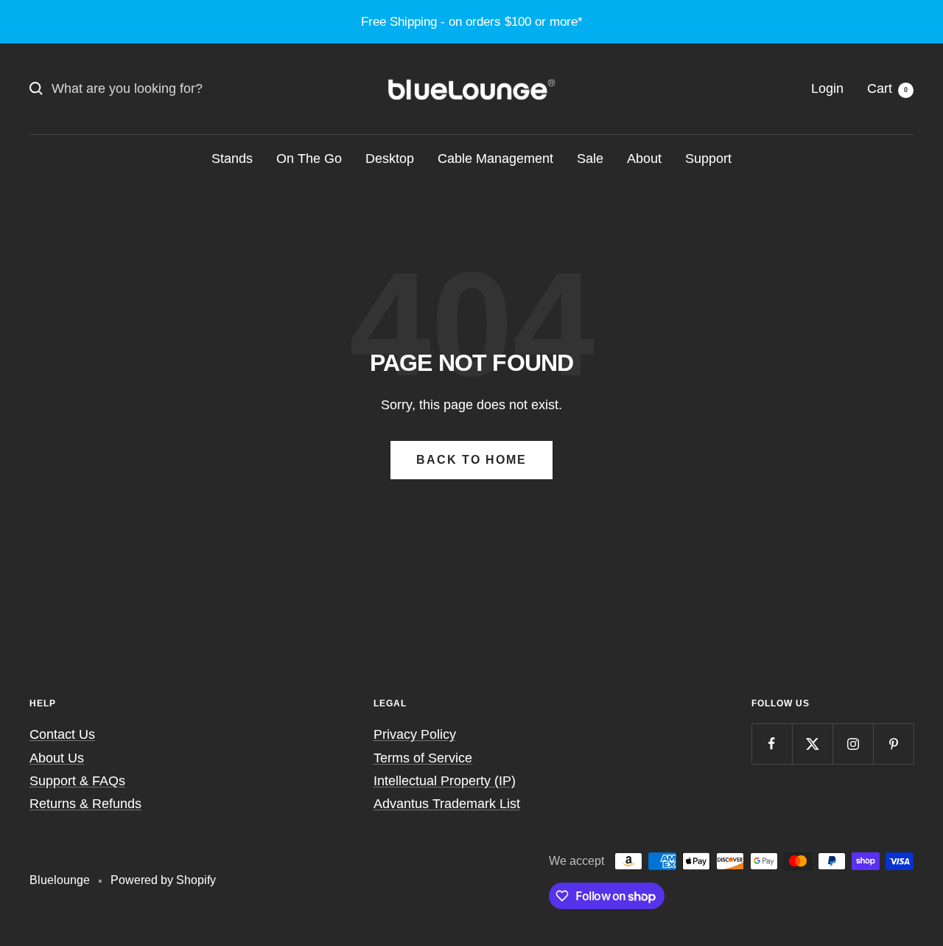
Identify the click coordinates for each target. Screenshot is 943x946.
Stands (232, 158)
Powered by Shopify (163, 880)
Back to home (471, 459)
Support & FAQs (77, 780)
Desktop (389, 158)
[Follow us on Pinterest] (893, 743)
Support (708, 158)
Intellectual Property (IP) (445, 780)
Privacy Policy (415, 734)
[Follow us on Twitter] (812, 743)
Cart (887, 88)
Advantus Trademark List (447, 803)
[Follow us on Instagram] (852, 743)
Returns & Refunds (85, 803)
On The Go (309, 158)
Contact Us (62, 734)
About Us (56, 758)
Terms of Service (423, 758)
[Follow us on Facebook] (771, 743)
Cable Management (495, 158)
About (644, 158)
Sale (590, 158)
